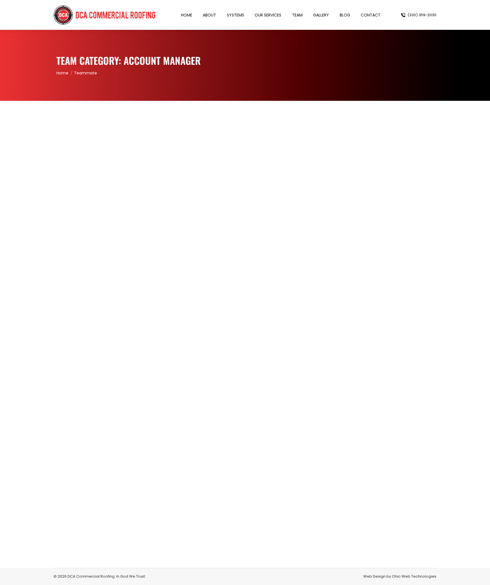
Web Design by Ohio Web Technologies (399, 576)
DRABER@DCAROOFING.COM (96, 538)
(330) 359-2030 (421, 14)
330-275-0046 (80, 316)
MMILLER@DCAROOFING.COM (96, 326)
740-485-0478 (81, 531)
